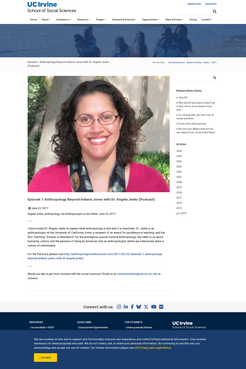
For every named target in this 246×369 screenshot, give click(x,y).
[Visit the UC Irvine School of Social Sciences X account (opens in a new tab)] (146, 307)
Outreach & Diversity (123, 19)
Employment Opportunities (93, 327)
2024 (179, 161)
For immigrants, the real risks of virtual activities (195, 116)
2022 (179, 171)
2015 (179, 208)
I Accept (45, 357)
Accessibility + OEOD (42, 327)
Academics (62, 19)
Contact (206, 19)
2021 (179, 177)
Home (33, 19)
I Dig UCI (185, 97)
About (45, 19)
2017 (214, 62)
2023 (179, 166)
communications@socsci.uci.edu (137, 273)
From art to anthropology (192, 123)
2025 (179, 156)
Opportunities (150, 19)
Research (82, 19)
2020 (179, 182)
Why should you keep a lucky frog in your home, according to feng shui (195, 106)
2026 (179, 151)
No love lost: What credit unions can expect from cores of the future (195, 130)
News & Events (174, 19)
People (100, 19)
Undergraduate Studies (139, 327)
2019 (179, 187)
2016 (179, 203)
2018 (179, 192)
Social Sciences (176, 62)
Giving (193, 19)
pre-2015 (181, 213)
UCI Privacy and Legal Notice (153, 347)
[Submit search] (214, 11)
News (207, 62)
